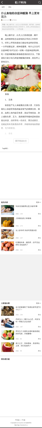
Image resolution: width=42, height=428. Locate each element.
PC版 (23, 420)
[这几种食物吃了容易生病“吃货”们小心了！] (7, 311)
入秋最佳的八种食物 (23, 218)
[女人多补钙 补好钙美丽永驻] (7, 234)
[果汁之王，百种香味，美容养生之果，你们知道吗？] (7, 347)
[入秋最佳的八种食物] (7, 222)
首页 (3, 7)
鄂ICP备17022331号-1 (21, 425)
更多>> (38, 202)
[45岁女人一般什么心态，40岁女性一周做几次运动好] (7, 323)
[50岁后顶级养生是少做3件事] (7, 210)
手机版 (17, 420)
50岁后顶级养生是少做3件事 (26, 206)
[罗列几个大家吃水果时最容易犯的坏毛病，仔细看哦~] (7, 335)
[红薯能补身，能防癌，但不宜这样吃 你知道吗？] (7, 246)
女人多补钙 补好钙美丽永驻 (26, 230)
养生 (9, 7)
